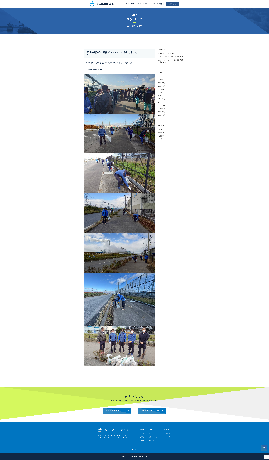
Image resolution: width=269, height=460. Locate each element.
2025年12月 (162, 76)
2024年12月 (162, 96)
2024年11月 (162, 99)
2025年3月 (161, 92)
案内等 (160, 139)
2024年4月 (161, 108)
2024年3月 (161, 112)
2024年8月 (161, 105)
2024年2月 (161, 115)
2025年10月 (162, 79)
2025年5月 (161, 89)
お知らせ (161, 132)
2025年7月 (161, 83)
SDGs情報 (161, 129)
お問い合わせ (172, 4)
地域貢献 (161, 136)
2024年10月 (162, 102)
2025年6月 (161, 86)
